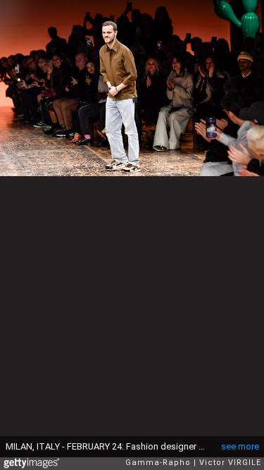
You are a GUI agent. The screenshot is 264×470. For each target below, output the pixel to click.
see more (240, 446)
